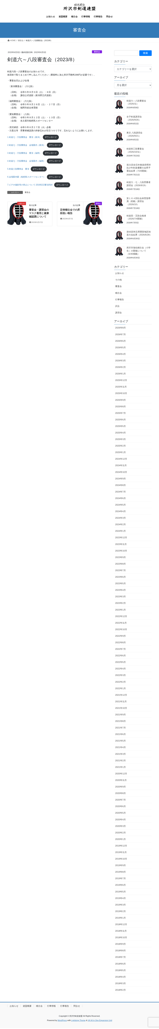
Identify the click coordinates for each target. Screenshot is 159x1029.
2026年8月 (120, 327)
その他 (118, 279)
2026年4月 (120, 354)
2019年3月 (120, 904)
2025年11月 (121, 386)
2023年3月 (120, 596)
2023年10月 (121, 550)
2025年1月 (120, 452)
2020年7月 (120, 799)
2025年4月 (120, 432)
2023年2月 (120, 603)
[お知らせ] (16, 213)
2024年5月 (120, 505)
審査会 (97, 52)
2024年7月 (120, 491)
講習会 (118, 312)
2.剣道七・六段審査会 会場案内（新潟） (26, 145)
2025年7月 (120, 413)
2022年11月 (121, 623)
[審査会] (92, 213)
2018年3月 (120, 983)
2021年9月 (120, 714)
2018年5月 (120, 970)
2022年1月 (120, 688)
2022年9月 (120, 636)
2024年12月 (121, 459)
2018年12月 (121, 924)
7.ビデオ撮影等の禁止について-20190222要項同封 (30, 185)
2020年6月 (120, 806)
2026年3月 (120, 360)
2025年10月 (121, 393)
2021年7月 (120, 727)
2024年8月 (120, 485)
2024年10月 (121, 472)
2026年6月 (120, 341)
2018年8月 (120, 950)
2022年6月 (120, 655)
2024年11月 (121, 465)
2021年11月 (121, 701)
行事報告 (119, 299)
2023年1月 (120, 609)
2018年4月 (120, 977)
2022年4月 (120, 668)
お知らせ (119, 273)
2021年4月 (120, 747)
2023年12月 (121, 537)
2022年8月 (120, 642)
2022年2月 (120, 682)
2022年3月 (120, 675)
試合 (117, 306)
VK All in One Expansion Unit (100, 1020)
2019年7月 (120, 878)
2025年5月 (120, 426)
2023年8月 (120, 564)
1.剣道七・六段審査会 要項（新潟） (24, 137)
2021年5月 (120, 740)
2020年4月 (120, 819)
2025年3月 (120, 439)
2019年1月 (120, 918)
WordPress (62, 1020)
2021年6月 (120, 734)
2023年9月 (120, 557)
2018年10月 (121, 937)
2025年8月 (120, 406)
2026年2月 (120, 367)
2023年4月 (120, 590)
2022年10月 (121, 629)
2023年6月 (120, 577)
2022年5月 (120, 662)
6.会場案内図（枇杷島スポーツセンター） (26, 177)
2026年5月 (120, 347)
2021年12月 (121, 695)
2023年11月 (121, 544)
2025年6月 (120, 419)
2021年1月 (120, 767)
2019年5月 (120, 891)
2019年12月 (121, 845)
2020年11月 (121, 780)
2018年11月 (121, 931)
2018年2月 (120, 990)
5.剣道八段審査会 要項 (18, 169)
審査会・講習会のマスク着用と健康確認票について (39, 213)
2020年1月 (120, 839)
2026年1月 (120, 373)
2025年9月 (120, 400)
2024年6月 (120, 498)
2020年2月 (120, 832)
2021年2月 (120, 760)
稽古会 (118, 293)
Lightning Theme (78, 1020)
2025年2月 (120, 445)
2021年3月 (120, 754)
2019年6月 (120, 885)
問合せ (76, 1006)
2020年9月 (120, 786)
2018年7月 (120, 957)
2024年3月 (120, 518)
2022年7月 (120, 649)
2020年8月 (120, 793)
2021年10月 (121, 708)
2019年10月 (121, 859)
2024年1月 (120, 531)
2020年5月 (120, 813)
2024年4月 (120, 511)
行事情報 (51, 1006)
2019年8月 (120, 872)
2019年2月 (120, 911)
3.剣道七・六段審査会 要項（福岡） (24, 153)
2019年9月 (120, 865)
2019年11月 (121, 852)
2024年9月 (120, 478)
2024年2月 (120, 524)
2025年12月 (121, 380)
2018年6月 (120, 963)
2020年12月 (121, 773)
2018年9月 (120, 944)
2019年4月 (120, 898)
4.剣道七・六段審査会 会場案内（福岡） (26, 161)
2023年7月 (120, 570)
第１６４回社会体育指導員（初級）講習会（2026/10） (138, 201)
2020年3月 (120, 826)
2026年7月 (120, 334)
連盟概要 (27, 1006)
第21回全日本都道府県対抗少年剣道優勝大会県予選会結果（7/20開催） (139, 168)
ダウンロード (51, 137)
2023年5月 (120, 583)
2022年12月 (121, 616)
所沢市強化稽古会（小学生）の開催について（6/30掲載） (138, 250)
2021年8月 (120, 721)
